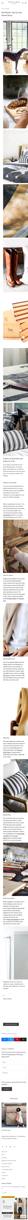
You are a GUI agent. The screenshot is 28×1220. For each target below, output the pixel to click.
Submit (7, 1089)
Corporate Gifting (7, 1163)
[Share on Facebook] (5, 1039)
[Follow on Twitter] (6, 1146)
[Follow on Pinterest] (14, 1146)
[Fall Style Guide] (14, 1115)
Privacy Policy (11, 1054)
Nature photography (13, 919)
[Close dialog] (26, 1198)
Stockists (4, 1157)
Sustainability (7, 515)
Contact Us (5, 1175)
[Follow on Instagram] (10, 1146)
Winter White (12, 598)
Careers (4, 1172)
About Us (4, 1151)
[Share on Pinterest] (17, 1039)
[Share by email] (23, 1039)
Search (3, 1178)
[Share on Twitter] (11, 1039)
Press (3, 1154)
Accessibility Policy (7, 1169)
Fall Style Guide (6, 1130)
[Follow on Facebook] (2, 1146)
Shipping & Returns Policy (9, 1160)
